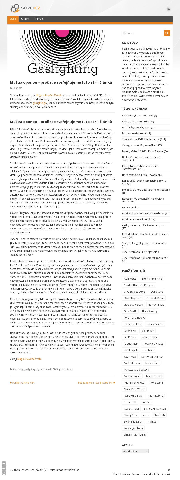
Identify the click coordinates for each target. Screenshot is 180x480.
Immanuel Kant (132, 324)
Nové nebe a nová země (136, 219)
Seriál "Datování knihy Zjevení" (139, 252)
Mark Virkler (152, 363)
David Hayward (132, 298)
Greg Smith (130, 311)
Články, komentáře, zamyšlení (139, 145)
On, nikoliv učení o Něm (23, 382)
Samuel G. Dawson (155, 408)
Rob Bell (146, 402)
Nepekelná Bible (133, 395)
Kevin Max (130, 356)
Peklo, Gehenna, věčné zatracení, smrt (144, 225)
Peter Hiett (130, 402)
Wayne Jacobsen (133, 428)
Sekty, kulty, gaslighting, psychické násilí (31, 369)
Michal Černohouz (134, 382)
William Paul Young (135, 434)
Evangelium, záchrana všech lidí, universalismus (140, 167)
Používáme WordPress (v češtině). (28, 469)
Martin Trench (154, 376)
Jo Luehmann (131, 343)
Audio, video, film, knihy (135, 121)
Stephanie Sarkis (64, 369)
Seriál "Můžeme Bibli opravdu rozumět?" (145, 258)
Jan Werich (130, 330)
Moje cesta (156, 382)
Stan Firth (159, 415)
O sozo (25, 18)
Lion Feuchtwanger (152, 356)
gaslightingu (39, 103)
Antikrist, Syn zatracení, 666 (137, 115)
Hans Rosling (149, 311)
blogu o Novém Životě (48, 95)
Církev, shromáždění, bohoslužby (140, 139)
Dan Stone (157, 291)
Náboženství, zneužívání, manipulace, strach (143, 200)
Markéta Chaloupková (136, 369)
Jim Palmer (130, 337)
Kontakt (39, 18)
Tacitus (152, 421)
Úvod (13, 18)
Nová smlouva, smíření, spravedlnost (143, 213)
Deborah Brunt (155, 298)
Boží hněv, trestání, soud (136, 127)
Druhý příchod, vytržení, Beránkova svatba (142, 158)
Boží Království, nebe (134, 133)
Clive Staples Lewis (134, 291)
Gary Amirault (156, 304)
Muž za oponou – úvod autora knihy (96, 382)
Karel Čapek (130, 350)
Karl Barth (148, 350)
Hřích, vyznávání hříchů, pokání (139, 175)
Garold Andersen (133, 304)
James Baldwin (155, 324)
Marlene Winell (132, 376)
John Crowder (149, 337)
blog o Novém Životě (29, 359)
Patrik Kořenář (156, 395)
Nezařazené (129, 207)
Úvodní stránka (121, 474)
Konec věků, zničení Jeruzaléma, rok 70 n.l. (144, 182)
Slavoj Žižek (130, 415)
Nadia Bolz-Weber (134, 389)
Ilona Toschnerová (134, 317)
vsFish (75, 469)
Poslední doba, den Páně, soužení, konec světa (145, 235)
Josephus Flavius (153, 343)
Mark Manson (132, 363)
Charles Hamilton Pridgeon (139, 285)
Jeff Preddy (147, 330)
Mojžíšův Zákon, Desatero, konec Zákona (146, 189)
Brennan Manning (152, 278)
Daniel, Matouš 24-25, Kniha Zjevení (142, 151)
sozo (145, 415)
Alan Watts (130, 278)
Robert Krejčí (131, 408)
